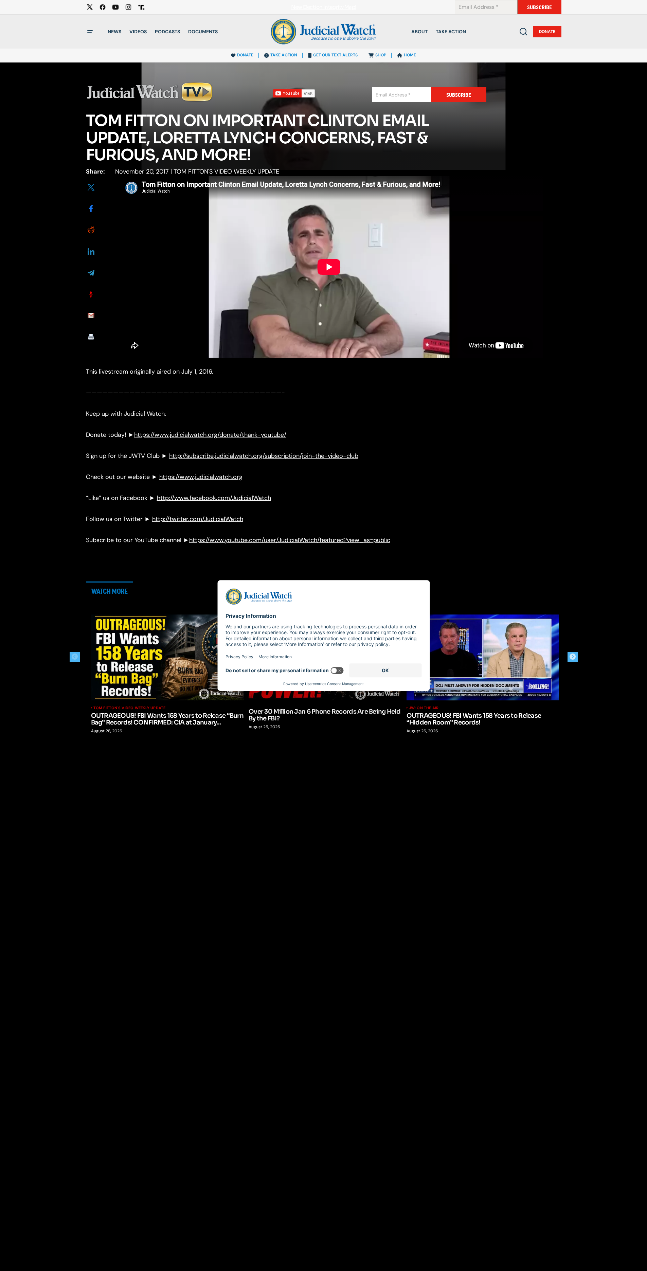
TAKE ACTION (283, 55)
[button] (90, 32)
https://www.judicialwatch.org (200, 477)
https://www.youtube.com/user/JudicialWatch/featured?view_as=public (289, 540)
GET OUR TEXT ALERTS (335, 55)
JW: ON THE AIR (424, 708)
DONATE (245, 55)
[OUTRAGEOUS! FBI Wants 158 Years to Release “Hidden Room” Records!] (483, 657)
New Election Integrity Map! (323, 7)
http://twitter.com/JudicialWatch (197, 519)
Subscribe (539, 7)
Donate (547, 31)
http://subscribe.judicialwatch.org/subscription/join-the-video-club (263, 456)
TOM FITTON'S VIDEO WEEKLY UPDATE (226, 171)
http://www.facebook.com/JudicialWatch (214, 498)
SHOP (380, 55)
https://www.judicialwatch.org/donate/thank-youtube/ (210, 435)
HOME (410, 55)
